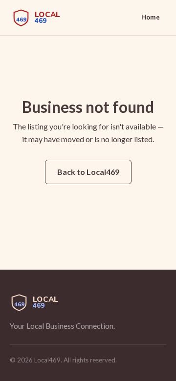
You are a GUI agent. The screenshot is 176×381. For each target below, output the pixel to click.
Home (150, 17)
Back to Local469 (88, 171)
